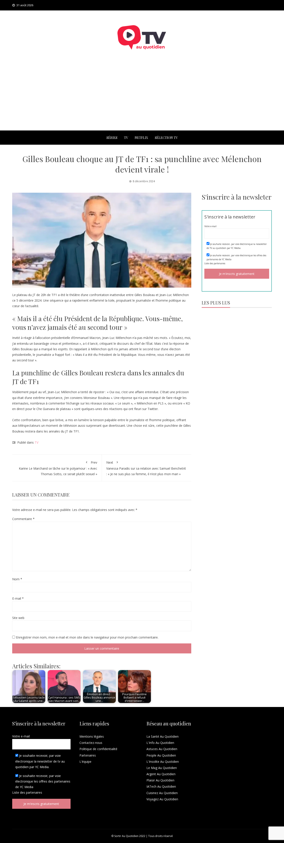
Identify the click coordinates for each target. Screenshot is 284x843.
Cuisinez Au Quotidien (162, 793)
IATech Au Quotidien (161, 786)
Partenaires (87, 755)
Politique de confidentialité (98, 749)
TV (126, 137)
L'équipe (85, 761)
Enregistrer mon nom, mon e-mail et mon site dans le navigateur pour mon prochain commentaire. (87, 637)
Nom (17, 579)
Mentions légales (91, 736)
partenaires (219, 263)
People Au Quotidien (161, 755)
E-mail (18, 598)
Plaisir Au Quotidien (160, 780)
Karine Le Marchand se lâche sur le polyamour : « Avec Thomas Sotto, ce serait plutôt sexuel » (58, 468)
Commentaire (23, 519)
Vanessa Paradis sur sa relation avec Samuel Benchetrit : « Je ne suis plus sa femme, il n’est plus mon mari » (146, 468)
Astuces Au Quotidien (161, 749)
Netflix (141, 137)
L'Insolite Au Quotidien (162, 761)
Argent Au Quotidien (161, 774)
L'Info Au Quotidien (160, 743)
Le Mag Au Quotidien (161, 768)
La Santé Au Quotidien (162, 736)
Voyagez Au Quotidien (162, 799)
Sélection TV (166, 137)
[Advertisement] (142, 97)
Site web (18, 618)
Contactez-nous (90, 743)
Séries (111, 137)
